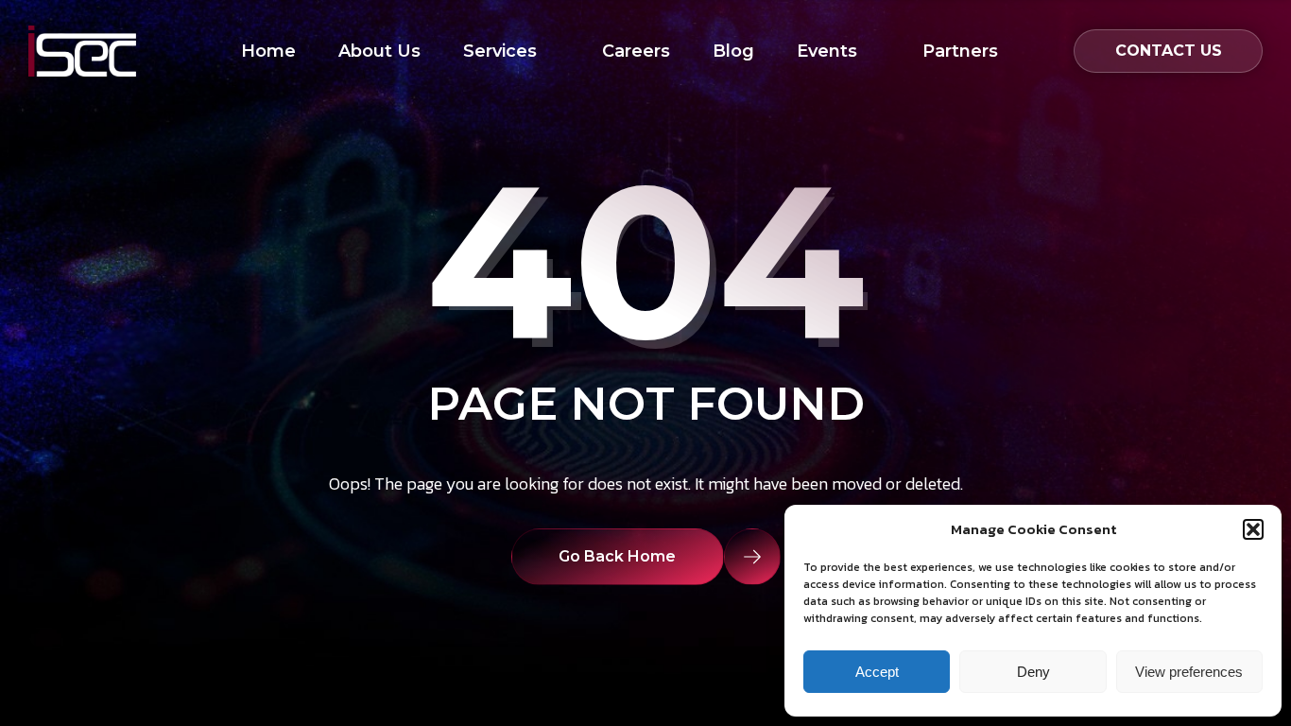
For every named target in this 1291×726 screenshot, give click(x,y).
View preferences (1189, 672)
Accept (877, 672)
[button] (1253, 529)
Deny (1033, 672)
